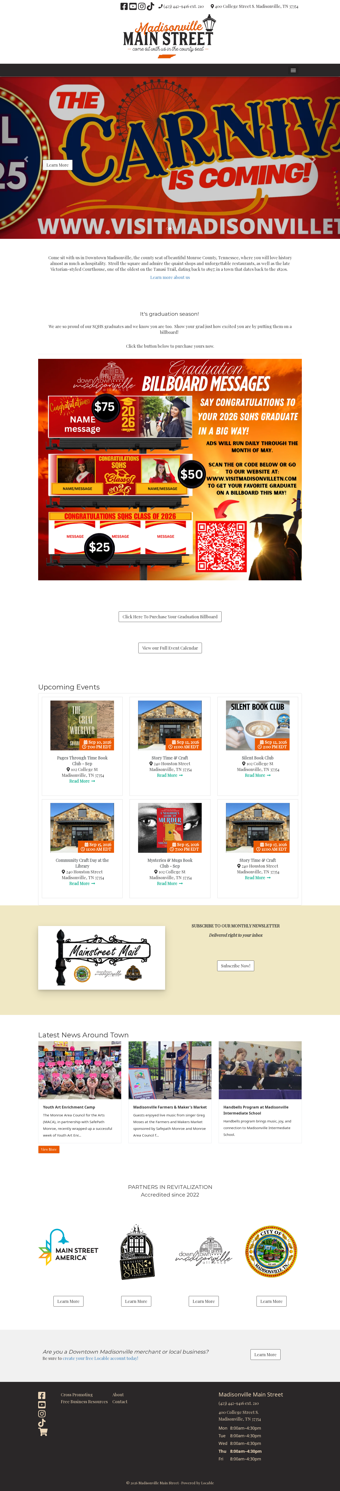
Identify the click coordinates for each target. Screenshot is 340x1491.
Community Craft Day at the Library (82, 863)
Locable (207, 1482)
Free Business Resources (84, 1401)
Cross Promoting (77, 1394)
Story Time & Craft (170, 758)
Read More (80, 781)
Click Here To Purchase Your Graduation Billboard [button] (170, 616)
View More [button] (49, 1149)
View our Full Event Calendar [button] (170, 648)
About (118, 1394)
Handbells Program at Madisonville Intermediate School (255, 1110)
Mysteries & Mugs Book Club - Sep (170, 863)
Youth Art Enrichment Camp (69, 1107)
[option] (170, 158)
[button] (293, 70)
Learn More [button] (57, 165)
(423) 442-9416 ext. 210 (184, 6)
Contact (119, 1401)
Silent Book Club (258, 758)
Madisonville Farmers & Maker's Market (170, 1107)
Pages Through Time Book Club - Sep (82, 760)
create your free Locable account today (100, 1358)
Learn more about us (170, 277)
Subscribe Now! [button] (235, 966)
